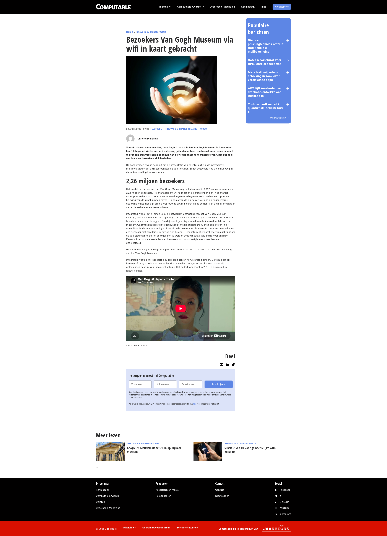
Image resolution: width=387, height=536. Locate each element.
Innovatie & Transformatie (151, 31)
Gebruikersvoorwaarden (156, 527)
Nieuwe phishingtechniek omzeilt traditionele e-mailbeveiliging (265, 45)
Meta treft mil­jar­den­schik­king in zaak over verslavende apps (264, 76)
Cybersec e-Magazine (108, 508)
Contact (219, 489)
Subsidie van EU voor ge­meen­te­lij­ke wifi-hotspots (250, 450)
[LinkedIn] (227, 364)
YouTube (284, 508)
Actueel (157, 129)
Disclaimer (129, 527)
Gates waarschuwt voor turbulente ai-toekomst (264, 62)
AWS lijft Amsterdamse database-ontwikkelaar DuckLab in (264, 92)
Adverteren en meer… (167, 489)
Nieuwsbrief (222, 495)
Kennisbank (102, 489)
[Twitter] (233, 364)
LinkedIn (284, 502)
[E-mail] (221, 364)
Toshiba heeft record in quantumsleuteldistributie (265, 108)
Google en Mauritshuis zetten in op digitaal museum (154, 450)
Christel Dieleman (148, 138)
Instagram (285, 514)
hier (194, 404)
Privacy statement (187, 527)
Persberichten (163, 495)
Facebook (285, 489)
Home (129, 31)
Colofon (100, 502)
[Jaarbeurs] (275, 528)
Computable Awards (107, 495)
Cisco (203, 129)
